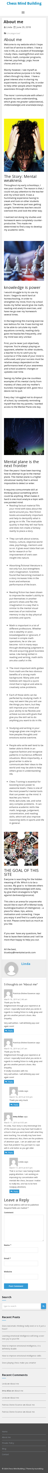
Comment (8, 1212)
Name (7, 1245)
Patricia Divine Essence (24, 993)
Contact (5, 1454)
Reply (10, 1030)
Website (8, 1271)
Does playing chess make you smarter (19, 1362)
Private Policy (8, 1443)
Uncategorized (13, 33)
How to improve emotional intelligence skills (21, 1355)
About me (14, 1383)
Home (4, 1431)
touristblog (39, 1468)
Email (7, 1258)
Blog (4, 1448)
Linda (9, 27)
